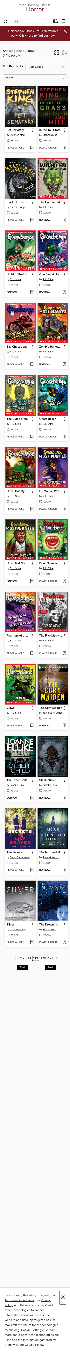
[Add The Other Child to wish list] (31, 798)
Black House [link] (15, 202)
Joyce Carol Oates (52, 712)
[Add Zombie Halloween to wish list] (64, 364)
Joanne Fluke (17, 785)
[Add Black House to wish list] (31, 220)
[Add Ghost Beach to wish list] (64, 436)
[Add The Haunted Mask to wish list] (64, 220)
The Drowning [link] (48, 924)
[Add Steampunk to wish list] (64, 798)
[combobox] (27, 21)
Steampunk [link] (46, 780)
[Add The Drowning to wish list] (64, 942)
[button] (56, 54)
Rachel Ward (49, 929)
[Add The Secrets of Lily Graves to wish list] (31, 870)
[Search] (5, 21)
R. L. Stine (48, 207)
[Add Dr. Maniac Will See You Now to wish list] (64, 509)
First (22, 967)
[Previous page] (16, 958)
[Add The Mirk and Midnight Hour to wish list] (64, 870)
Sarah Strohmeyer (20, 857)
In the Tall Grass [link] (49, 130)
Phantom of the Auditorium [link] (18, 636)
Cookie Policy (34, 1345)
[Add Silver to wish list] (31, 942)
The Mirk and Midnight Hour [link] (51, 852)
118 (28, 958)
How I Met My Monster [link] (18, 563)
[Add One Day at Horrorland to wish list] (64, 292)
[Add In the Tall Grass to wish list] (64, 147)
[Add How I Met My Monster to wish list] (31, 581)
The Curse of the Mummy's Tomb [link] (18, 419)
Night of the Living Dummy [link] (18, 274)
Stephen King (17, 135)
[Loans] (55, 22)
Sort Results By (13, 66)
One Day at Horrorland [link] (51, 274)
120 (43, 958)
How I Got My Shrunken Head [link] (18, 491)
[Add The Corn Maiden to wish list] (64, 725)
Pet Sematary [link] (15, 130)
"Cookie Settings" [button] (31, 1330)
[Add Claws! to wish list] (31, 725)
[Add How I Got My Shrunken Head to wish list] (31, 509)
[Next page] (56, 958)
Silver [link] (10, 924)
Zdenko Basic (50, 785)
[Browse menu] (63, 21)
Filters (10, 77)
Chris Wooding (17, 929)
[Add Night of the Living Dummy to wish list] (31, 292)
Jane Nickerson (51, 857)
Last (50, 967)
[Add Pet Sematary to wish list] (31, 147)
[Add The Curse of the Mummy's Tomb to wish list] (31, 436)
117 (22, 958)
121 (50, 958)
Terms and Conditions (19, 1300)
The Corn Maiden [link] (50, 708)
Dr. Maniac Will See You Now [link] (51, 491)
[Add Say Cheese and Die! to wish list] (31, 364)
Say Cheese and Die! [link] (18, 347)
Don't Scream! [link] (48, 563)
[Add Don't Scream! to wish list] (64, 581)
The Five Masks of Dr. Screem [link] (51, 636)
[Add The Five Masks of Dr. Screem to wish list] (64, 653)
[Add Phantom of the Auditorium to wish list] (31, 653)
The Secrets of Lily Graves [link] (18, 852)
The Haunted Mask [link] (51, 202)
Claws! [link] (11, 708)
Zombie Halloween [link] (51, 347)
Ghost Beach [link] (47, 419)
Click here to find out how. (37, 36)
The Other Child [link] (17, 780)
